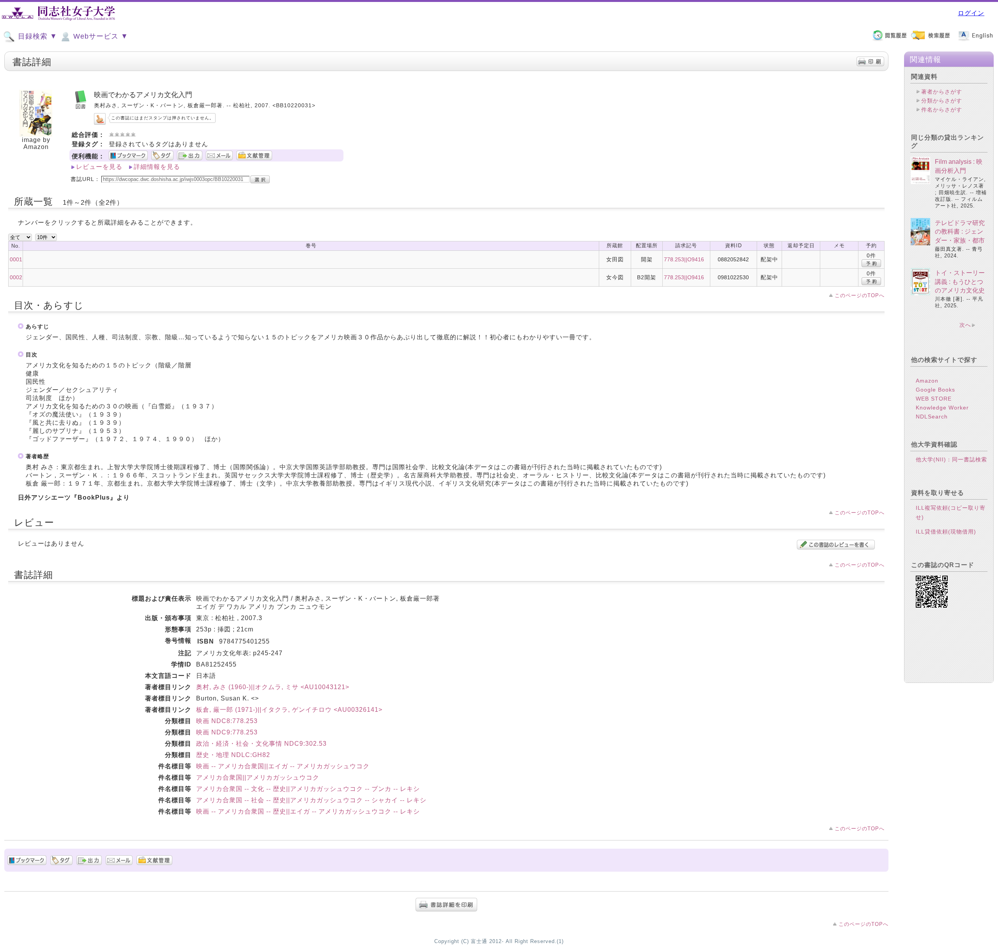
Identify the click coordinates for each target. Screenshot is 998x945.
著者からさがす (941, 92)
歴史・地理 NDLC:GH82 (233, 755)
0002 (16, 277)
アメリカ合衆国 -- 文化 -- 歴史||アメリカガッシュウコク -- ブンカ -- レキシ (308, 788)
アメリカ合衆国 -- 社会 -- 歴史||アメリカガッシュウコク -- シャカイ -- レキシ (311, 800)
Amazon (927, 381)
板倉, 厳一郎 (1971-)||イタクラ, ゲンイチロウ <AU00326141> (289, 709)
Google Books (935, 390)
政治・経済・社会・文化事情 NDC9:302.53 (261, 743)
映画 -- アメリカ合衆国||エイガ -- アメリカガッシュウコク (283, 766)
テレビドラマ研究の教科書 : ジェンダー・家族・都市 (960, 232)
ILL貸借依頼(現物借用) (946, 531)
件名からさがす (941, 109)
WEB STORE (934, 398)
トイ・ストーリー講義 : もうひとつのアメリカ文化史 (960, 281)
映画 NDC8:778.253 (227, 721)
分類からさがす (941, 101)
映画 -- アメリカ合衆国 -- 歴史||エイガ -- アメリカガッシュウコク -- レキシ (308, 811)
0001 (16, 259)
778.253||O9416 (684, 259)
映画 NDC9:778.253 (227, 732)
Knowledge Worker (942, 407)
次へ (965, 325)
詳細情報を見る (157, 166)
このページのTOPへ (860, 295)
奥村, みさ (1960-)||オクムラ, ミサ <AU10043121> (272, 687)
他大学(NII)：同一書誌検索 (951, 459)
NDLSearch (932, 416)
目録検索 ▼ (36, 36)
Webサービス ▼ (99, 36)
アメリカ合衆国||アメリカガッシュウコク (257, 777)
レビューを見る (99, 166)
